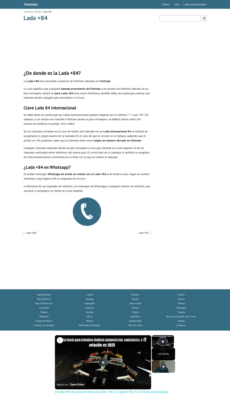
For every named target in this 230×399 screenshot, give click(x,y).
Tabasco (181, 303)
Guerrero (89, 307)
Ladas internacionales (195, 4)
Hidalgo (89, 312)
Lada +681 (31, 232)
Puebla (135, 312)
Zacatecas (181, 325)
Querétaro (135, 316)
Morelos (135, 294)
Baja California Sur (44, 303)
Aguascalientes (44, 294)
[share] (145, 338)
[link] (60, 340)
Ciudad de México (44, 320)
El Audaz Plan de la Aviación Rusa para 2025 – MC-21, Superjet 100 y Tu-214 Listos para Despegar (103, 340)
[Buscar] (204, 18)
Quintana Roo (135, 320)
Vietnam (79, 97)
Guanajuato (89, 303)
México (166, 4)
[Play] (163, 366)
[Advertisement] (87, 44)
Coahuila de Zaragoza (44, 325)
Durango (90, 299)
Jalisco (90, 316)
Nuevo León (135, 303)
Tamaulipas (181, 307)
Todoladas (31, 4)
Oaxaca (135, 307)
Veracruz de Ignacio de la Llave (181, 316)
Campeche (44, 307)
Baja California (44, 299)
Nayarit (135, 299)
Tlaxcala (181, 312)
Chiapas (44, 312)
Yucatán (181, 320)
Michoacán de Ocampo (89, 325)
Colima (90, 294)
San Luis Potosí (135, 325)
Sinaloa (181, 294)
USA (177, 4)
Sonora (181, 299)
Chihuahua (44, 316)
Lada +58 (143, 232)
